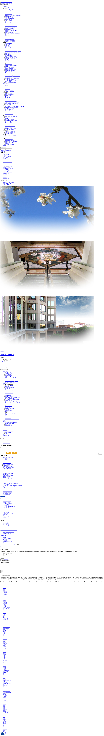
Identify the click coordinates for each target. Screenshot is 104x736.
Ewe (4, 622)
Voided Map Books (6, 443)
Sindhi (4, 706)
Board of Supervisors (9, 16)
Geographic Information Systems (9, 506)
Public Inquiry (8, 424)
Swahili (4, 714)
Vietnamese (5, 729)
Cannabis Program (6, 167)
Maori (4, 678)
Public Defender (8, 35)
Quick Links (2, 151)
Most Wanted (7, 96)
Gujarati (4, 635)
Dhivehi (4, 615)
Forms (6, 411)
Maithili (4, 672)
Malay (4, 674)
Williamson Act (8, 414)
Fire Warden (7, 53)
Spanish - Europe (6, 711)
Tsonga (4, 722)
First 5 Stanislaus (8, 19)
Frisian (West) (5, 629)
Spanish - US (5, 712)
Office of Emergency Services (11, 57)
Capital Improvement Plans (8, 168)
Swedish (4, 715)
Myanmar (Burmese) (7, 683)
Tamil (4, 718)
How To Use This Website (23, 569)
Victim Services (8, 60)
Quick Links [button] (5, 371)
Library (6, 31)
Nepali (4, 684)
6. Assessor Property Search (10, 377)
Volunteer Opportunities (9, 91)
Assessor (7, 13)
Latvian (4, 666)
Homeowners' (8, 407)
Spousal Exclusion (8, 400)
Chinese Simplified (6, 607)
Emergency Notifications (10, 122)
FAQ (4, 434)
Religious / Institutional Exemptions (12, 419)
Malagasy (5, 673)
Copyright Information (7, 538)
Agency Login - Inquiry (9, 423)
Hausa (4, 637)
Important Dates (6, 435)
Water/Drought (6, 178)
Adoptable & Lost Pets (9, 119)
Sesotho (4, 704)
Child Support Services (9, 18)
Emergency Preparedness (10, 68)
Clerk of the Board (8, 20)
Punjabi (4, 693)
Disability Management (9, 48)
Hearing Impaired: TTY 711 (8, 532)
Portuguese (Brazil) (6, 691)
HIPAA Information (9, 71)
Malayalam (5, 675)
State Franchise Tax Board (8, 489)
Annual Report (6, 507)
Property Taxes (8, 113)
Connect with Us (6, 523)
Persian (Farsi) (5, 688)
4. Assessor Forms (8, 375)
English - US (5, 619)
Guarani (4, 634)
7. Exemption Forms (9, 378)
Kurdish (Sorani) (6, 660)
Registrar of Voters (6, 159)
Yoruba (4, 733)
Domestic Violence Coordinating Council (13, 51)
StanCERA (7, 77)
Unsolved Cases (8, 97)
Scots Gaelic (5, 700)
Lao (3, 663)
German (4, 632)
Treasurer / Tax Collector (10, 40)
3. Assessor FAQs (8, 374)
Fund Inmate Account (9, 94)
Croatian (4, 610)
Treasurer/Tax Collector (7, 162)
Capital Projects (8, 44)
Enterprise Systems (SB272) (10, 135)
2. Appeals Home (8, 373)
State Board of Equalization (8, 488)
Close (2, 570)
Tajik (4, 717)
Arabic (4, 590)
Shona (4, 705)
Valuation (7, 386)
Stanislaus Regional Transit (10, 80)
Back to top (2, 546)
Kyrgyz (4, 662)
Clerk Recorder (8, 21)
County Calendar (6, 170)
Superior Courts (8, 81)
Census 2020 (5, 157)
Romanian (5, 695)
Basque (4, 596)
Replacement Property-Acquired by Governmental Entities (16, 402)
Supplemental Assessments (10, 389)
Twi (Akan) (5, 724)
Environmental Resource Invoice (11, 107)
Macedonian (5, 671)
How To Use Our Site (7, 183)
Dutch (4, 617)
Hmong (4, 642)
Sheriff (6, 38)
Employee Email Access (10, 140)
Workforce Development (10, 41)
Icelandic (4, 644)
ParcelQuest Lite (8, 425)
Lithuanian (5, 668)
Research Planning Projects (10, 128)
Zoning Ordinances (6, 494)
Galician (4, 630)
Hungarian (5, 643)
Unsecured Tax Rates (9, 385)
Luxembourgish (6, 670)
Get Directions (3, 361)
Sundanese (5, 713)
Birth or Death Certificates (8, 513)
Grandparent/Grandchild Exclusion (12, 399)
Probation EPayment (9, 111)
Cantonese (5, 603)
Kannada (4, 653)
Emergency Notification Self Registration (13, 86)
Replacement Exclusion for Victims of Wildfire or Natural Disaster (17, 403)
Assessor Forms (6, 462)
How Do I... (5, 515)
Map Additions (8, 432)
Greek (4, 633)
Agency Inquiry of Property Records (12, 102)
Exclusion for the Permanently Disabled (12, 397)
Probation (7, 34)
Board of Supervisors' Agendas (11, 120)
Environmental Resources (10, 27)
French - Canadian (6, 627)
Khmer (4, 655)
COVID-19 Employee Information (11, 141)
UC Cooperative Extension (10, 82)
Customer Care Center (7, 533)
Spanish (2, 584)
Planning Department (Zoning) (9, 486)
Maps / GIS (5, 174)
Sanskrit (4, 698)
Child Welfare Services (9, 46)
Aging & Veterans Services (10, 9)
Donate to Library (8, 110)
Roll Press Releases (9, 393)
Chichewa (5, 606)
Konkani (4, 656)
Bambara (4, 595)
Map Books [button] (5, 430)
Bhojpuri (4, 600)
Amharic (4, 589)
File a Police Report (9, 93)
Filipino (4, 624)
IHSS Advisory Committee (10, 56)
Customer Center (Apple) (10, 131)
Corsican (4, 609)
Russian (4, 696)
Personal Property (8, 391)
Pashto (4, 687)
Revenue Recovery (9, 114)
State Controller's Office (7, 491)
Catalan (4, 604)
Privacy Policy (5, 537)
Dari (4, 614)
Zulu (4, 734)
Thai (4, 720)
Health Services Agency (9, 29)
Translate (4, 145)
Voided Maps (7, 433)
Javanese (4, 652)
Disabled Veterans (8, 410)
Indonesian (5, 647)
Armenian (5, 591)
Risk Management (8, 59)
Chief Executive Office (9, 17)
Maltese (4, 676)
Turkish (4, 723)
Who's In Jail (7, 98)
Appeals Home (6, 459)
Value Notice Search (7, 468)
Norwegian (5, 685)
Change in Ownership (9, 387)
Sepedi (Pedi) (5, 701)
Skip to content (3, 1)
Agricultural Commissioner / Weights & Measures (14, 106)
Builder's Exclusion (9, 396)
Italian (4, 649)
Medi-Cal (4, 177)
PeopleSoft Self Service (9, 144)
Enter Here (2, 566)
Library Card (7, 89)
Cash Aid (7, 45)
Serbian (4, 702)
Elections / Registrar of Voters (11, 26)
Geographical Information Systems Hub (12, 136)
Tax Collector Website (7, 493)
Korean (4, 657)
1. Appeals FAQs (8, 372)
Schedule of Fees (8, 427)
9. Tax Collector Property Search (11, 381)
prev (1, 351)
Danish (4, 613)
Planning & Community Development (12, 33)
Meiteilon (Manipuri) (7, 680)
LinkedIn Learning (8, 143)
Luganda (4, 669)
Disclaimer (5, 539)
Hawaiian (5, 639)
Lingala (4, 667)
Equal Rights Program (9, 49)
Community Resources (9, 47)
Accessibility (5, 540)
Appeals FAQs (6, 458)
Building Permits (8, 43)
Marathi (4, 679)
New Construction (8, 388)
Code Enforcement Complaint (11, 116)
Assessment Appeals (9, 390)
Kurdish (4, 659)
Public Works (7, 36)
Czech (4, 612)
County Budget (6, 169)
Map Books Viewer (9, 431)
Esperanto (5, 620)
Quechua (4, 694)
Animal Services (8, 11)
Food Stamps (5, 514)
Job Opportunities (8, 72)
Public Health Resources (10, 58)
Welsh (4, 730)
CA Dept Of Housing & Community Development (12, 485)
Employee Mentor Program (10, 69)
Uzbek (4, 727)
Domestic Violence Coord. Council (12, 52)
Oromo (4, 686)
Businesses (5, 6)
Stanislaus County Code (9, 79)
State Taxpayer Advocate (7, 492)
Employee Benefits (9, 139)
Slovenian (5, 709)
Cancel (2, 559)
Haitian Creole (5, 636)
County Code (5, 171)
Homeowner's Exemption (10, 415)
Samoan (4, 697)
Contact (4, 542)
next (3, 351)
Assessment (5, 383)
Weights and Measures (9, 61)
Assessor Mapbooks (7, 463)
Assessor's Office (7, 355)
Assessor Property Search (8, 464)
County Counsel (8, 23)
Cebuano (4, 605)
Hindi (4, 641)
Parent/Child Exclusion (9, 398)
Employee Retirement (9, 142)
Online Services (6, 83)
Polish (4, 690)
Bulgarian (5, 602)
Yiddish (4, 732)
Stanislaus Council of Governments (12, 78)
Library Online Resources (10, 126)
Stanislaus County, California (11, 544)
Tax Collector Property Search (8, 467)
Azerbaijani (5, 594)
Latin (4, 665)
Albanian (4, 588)
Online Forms (8, 104)
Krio (4, 658)
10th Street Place (8, 64)
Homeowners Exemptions (8, 466)
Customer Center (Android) (10, 132)
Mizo (4, 681)
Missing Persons (8, 95)
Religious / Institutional (9, 408)
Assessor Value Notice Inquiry (11, 101)
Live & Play (7, 73)
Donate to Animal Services (10, 109)
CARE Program (8, 66)
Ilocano (4, 646)
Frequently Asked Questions (8, 182)
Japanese (4, 651)
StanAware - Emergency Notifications (12, 76)
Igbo (4, 645)
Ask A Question (6, 522)
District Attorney (8, 24)
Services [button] (4, 421)
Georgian (4, 631)
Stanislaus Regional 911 (9, 39)
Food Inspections (8, 124)
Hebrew (4, 640)
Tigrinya (4, 721)
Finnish (4, 626)
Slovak (4, 708)
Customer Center (3, 150)
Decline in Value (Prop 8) (10, 413)
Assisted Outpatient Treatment (11, 65)
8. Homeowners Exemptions (10, 380)
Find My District (8, 123)
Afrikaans (5, 587)
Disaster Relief (8, 418)
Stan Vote (5, 526)
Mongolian (5, 682)
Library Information (9, 133)
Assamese (5, 592)
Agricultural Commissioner (10, 10)
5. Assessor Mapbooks (9, 376)
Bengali (4, 598)
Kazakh (4, 654)
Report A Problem (6, 184)
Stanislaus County (6, 440)
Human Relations (8, 55)
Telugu (4, 719)
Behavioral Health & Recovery (13, 15)
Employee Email (6, 505)
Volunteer (5, 528)
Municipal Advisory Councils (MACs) (12, 74)
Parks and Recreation (9, 32)
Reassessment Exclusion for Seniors (12, 401)
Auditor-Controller (8, 14)
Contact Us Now (14, 569)
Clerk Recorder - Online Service (11, 103)
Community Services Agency (10, 22)
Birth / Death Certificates (7, 166)
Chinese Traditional (6, 608)
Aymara (4, 593)
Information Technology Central (11, 30)
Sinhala (4, 707)
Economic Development (10, 67)
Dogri (4, 616)
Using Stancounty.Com (7, 541)
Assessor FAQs (6, 460)
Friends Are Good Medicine (10, 70)
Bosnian (4, 601)
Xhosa (4, 731)
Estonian (4, 621)
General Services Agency (10, 28)
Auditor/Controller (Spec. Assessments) (10, 483)
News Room (5, 175)
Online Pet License (9, 90)
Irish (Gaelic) (5, 648)
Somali (4, 710)
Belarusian (5, 597)
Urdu (4, 726)
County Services (6, 7)
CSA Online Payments (9, 108)
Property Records (8, 127)
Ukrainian (5, 725)
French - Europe (6, 628)
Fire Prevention (8, 54)
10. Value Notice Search (10, 382)
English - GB (5, 618)
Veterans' (7, 409)
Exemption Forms (6, 465)
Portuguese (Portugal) (7, 692)
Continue (6, 559)
